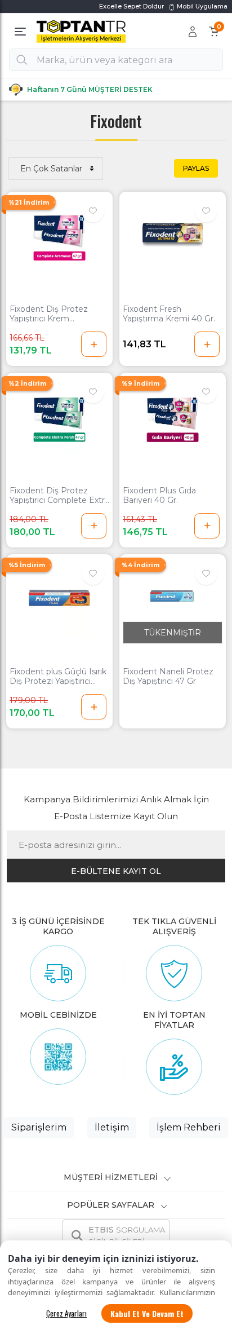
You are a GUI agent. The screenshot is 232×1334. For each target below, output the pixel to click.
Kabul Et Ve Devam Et (147, 1313)
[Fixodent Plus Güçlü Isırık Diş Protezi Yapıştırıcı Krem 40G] (59, 598)
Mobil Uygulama (201, 6)
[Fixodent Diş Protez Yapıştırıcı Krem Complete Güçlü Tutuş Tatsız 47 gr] (59, 235)
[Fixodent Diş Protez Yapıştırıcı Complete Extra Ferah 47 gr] (59, 416)
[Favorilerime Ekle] (93, 211)
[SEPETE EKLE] (93, 344)
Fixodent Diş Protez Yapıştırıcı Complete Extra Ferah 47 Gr (59, 495)
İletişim (112, 1127)
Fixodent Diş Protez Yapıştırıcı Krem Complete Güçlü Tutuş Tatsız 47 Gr (54, 314)
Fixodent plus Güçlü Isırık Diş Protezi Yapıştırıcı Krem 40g (58, 676)
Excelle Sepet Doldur (131, 6)
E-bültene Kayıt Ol (116, 871)
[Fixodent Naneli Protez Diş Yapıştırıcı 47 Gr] (172, 598)
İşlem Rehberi (189, 1127)
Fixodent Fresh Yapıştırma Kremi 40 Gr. (169, 314)
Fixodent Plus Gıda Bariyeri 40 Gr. (159, 495)
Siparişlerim (38, 1127)
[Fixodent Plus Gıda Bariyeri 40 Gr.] (172, 416)
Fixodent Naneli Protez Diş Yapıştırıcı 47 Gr (168, 676)
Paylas (196, 168)
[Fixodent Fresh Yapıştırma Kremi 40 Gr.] (172, 235)
